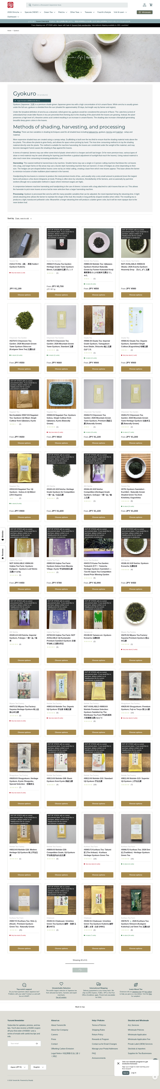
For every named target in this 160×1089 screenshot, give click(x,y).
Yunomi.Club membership (81, 25)
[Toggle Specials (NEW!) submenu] (40, 12)
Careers (54, 1087)
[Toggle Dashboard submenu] (18, 16)
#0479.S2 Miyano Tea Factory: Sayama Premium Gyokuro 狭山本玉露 (135, 638)
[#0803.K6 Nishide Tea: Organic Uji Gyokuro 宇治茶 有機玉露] (61, 685)
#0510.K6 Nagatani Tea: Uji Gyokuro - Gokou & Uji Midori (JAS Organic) (22, 492)
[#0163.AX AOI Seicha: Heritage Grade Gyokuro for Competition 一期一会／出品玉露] (61, 468)
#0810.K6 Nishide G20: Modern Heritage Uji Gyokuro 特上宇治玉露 (23, 852)
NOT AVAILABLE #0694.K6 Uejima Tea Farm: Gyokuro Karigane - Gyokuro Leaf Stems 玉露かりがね (23, 567)
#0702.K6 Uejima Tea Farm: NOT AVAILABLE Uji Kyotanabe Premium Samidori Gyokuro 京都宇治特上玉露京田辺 (61, 639)
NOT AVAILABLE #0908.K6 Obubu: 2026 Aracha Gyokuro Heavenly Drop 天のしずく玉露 (135, 267)
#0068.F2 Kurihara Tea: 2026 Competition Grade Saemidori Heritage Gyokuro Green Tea (22, 997)
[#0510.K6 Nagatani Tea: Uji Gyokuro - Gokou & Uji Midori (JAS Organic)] (24, 468)
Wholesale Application (137, 1087)
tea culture (148, 1044)
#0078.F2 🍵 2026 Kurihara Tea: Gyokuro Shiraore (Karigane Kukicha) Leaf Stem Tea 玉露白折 (135, 924)
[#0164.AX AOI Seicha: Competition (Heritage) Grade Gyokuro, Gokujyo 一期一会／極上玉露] (98, 468)
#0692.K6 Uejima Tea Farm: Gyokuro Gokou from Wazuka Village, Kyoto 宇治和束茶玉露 (60, 566)
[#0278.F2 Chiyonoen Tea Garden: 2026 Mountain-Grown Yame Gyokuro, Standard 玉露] (61, 320)
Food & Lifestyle (104, 12)
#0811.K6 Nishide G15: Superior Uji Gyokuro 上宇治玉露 (135, 779)
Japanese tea (136, 1044)
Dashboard (11, 17)
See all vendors (61, 1050)
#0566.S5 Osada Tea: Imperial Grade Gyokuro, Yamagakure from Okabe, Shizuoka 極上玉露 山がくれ (97, 345)
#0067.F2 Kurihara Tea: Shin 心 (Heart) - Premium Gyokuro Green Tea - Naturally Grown (23, 924)
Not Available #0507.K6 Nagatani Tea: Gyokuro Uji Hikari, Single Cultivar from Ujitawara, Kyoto (23, 418)
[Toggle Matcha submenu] (66, 12)
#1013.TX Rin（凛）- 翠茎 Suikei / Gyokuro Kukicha (24, 265)
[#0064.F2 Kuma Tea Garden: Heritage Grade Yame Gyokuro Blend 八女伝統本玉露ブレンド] (61, 243)
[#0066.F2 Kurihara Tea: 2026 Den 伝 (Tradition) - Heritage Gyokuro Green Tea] (136, 829)
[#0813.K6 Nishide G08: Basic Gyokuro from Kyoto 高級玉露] (61, 757)
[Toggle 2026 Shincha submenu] (21, 12)
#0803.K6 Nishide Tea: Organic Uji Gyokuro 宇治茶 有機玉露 (60, 708)
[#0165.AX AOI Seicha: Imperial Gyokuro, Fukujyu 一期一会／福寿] (24, 614)
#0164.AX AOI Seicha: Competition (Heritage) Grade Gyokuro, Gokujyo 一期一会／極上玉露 (98, 493)
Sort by (10, 218)
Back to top (80, 1059)
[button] (151, 5)
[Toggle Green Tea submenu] (54, 12)
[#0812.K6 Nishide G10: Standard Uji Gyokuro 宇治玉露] (98, 757)
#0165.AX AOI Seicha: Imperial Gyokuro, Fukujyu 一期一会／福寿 (23, 638)
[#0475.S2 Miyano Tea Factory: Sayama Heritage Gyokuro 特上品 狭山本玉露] (24, 685)
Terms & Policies (99, 1078)
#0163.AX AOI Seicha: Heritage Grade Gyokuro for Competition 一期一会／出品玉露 (61, 492)
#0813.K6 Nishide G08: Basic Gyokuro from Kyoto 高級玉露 (60, 779)
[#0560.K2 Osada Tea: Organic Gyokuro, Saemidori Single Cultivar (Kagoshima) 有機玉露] (136, 320)
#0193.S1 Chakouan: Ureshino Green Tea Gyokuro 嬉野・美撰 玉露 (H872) (61, 924)
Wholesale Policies (136, 1082)
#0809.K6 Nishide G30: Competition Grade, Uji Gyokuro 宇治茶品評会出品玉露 (61, 852)
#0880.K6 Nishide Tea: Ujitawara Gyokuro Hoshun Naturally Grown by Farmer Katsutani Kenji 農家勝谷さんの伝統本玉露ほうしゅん (98, 269)
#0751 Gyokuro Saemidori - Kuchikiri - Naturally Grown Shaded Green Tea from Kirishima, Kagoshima (133, 493)
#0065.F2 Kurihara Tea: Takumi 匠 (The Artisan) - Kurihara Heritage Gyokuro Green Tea (97, 852)
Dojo (150, 1046)
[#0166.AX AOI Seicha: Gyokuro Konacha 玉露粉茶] (136, 542)
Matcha (61, 12)
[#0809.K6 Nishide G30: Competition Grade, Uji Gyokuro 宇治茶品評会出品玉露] (61, 829)
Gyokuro (16, 30)
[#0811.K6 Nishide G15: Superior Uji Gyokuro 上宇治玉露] (136, 757)
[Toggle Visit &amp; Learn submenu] (126, 12)
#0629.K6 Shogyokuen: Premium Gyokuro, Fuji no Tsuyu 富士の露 (135, 708)
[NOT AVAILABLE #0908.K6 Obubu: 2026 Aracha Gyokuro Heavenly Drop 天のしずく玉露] (136, 243)
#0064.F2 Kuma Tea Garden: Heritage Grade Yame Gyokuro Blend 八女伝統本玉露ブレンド (60, 267)
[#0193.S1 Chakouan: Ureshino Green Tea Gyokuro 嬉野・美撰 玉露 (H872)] (61, 900)
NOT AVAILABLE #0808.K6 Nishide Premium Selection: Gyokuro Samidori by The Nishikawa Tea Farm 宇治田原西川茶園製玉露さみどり (98, 712)
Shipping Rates (98, 1082)
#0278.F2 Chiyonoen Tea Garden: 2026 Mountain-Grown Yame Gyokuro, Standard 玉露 (60, 344)
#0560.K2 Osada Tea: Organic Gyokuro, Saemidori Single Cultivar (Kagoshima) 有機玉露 (134, 344)
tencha (109, 132)
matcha (119, 132)
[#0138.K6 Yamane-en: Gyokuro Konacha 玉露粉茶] (98, 614)
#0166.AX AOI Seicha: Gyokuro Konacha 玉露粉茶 (135, 564)
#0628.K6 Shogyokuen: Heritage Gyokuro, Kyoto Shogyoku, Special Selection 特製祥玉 (23, 781)
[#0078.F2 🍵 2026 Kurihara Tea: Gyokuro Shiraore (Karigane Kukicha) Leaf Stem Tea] (136, 900)
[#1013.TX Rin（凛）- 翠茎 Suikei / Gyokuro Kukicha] (24, 243)
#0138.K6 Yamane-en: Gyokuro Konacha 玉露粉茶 (97, 636)
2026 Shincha (13, 12)
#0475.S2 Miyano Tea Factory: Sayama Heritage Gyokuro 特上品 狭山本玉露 (24, 709)
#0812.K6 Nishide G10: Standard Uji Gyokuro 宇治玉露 (98, 779)
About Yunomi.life (58, 1078)
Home (9, 30)
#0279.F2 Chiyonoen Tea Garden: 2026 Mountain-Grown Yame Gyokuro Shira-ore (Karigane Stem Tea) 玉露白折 (23, 345)
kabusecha (93, 132)
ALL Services (133, 1078)
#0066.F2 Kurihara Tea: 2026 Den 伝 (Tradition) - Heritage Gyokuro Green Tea (135, 852)
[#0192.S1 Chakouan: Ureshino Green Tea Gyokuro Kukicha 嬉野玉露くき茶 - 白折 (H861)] (98, 900)
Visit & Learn (119, 12)
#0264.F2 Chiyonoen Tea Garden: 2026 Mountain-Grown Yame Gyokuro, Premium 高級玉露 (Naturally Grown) (98, 419)
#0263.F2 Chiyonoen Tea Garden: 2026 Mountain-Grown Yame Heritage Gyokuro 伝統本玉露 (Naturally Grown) (135, 419)
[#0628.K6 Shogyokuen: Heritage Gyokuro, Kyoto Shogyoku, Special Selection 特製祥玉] (24, 757)
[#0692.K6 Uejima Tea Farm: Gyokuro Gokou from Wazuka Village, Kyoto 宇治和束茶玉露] (61, 542)
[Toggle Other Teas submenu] (81, 12)
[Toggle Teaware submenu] (93, 12)
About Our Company (59, 1082)
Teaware (88, 12)
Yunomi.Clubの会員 (42, 21)
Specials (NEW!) (31, 12)
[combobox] (77, 5)
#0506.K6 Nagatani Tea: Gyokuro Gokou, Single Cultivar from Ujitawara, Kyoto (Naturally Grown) (61, 419)
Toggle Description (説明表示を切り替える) (28, 100)
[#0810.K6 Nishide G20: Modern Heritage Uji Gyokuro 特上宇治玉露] (24, 829)
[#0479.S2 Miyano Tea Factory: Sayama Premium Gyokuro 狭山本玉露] (136, 614)
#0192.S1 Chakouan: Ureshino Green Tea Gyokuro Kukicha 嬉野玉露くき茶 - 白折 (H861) (98, 924)
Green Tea (48, 12)
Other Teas (74, 12)
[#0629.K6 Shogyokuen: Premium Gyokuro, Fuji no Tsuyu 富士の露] (136, 685)
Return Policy (97, 1087)
